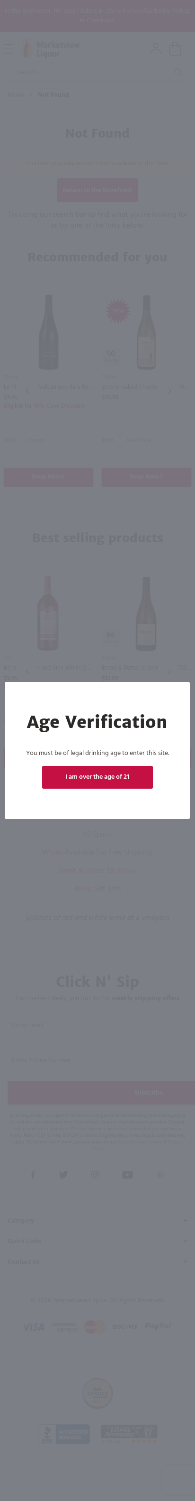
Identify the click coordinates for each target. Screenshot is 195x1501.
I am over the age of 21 (98, 777)
